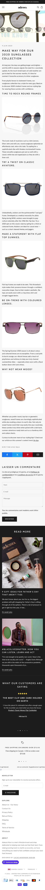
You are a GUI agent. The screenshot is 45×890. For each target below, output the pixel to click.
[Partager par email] (38, 454)
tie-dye (36, 440)
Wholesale (6, 831)
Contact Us (6, 808)
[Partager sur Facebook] (7, 454)
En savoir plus (7, 612)
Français (31, 869)
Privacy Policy (7, 812)
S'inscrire (10, 793)
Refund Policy (7, 816)
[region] (22, 749)
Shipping (5, 820)
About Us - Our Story (10, 805)
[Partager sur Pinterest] (28, 454)
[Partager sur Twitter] (17, 454)
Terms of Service (8, 827)
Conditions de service (25, 475)
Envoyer (9, 519)
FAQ (3, 824)
